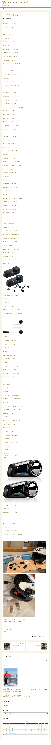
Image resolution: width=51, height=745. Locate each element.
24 (12, 731)
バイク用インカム (43, 636)
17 (12, 730)
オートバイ (35, 636)
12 (25, 728)
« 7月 (4, 734)
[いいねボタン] (5, 631)
